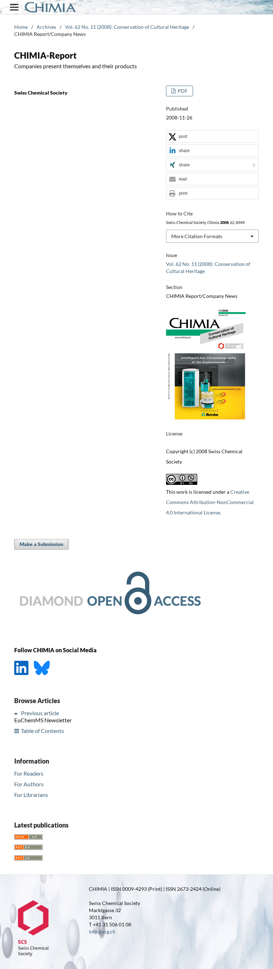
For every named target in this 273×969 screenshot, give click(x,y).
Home (21, 27)
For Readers (28, 773)
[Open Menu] (14, 7)
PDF (182, 91)
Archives (46, 27)
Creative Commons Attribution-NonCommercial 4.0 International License (210, 502)
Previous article (40, 713)
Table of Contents (42, 730)
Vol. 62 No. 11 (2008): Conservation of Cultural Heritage (127, 27)
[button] (212, 136)
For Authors (29, 784)
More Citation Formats (196, 236)
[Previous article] (17, 713)
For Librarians (31, 794)
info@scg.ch (102, 931)
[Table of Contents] (17, 730)
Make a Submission (41, 544)
